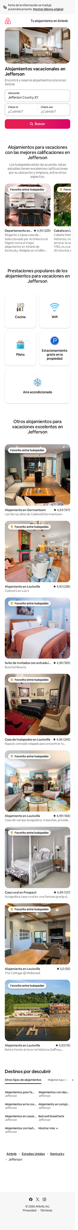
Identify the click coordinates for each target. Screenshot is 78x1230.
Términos (46, 1210)
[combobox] (37, 97)
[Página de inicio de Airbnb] (8, 21)
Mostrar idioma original (48, 9)
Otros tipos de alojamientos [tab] (23, 1080)
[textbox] (21, 111)
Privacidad (29, 1210)
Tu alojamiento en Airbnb (49, 21)
